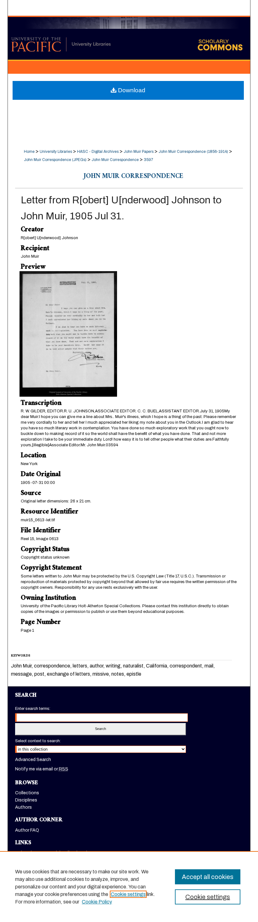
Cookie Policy (97, 901)
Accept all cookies (207, 876)
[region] (129, 886)
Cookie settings (128, 894)
